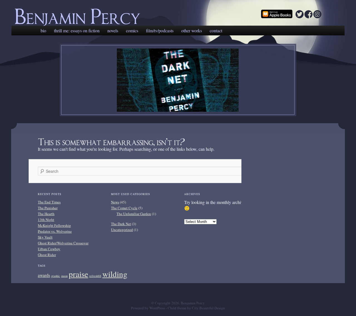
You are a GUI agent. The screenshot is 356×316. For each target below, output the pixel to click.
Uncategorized (122, 229)
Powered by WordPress (148, 307)
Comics (132, 30)
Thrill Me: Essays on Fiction (77, 30)
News (115, 202)
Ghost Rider (47, 254)
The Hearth (46, 213)
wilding (114, 273)
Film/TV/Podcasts (160, 30)
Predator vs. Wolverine (55, 231)
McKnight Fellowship (54, 225)
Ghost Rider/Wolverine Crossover (63, 242)
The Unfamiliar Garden (134, 213)
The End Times (49, 202)
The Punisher (48, 207)
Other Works (191, 30)
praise (78, 273)
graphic (55, 276)
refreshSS (95, 276)
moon (64, 276)
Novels (112, 30)
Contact (216, 30)
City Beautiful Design (208, 307)
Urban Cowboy (49, 248)
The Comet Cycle (124, 207)
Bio (43, 30)
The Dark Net (121, 223)
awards (44, 275)
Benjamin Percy (77, 13)
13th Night (46, 219)
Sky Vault (45, 237)
